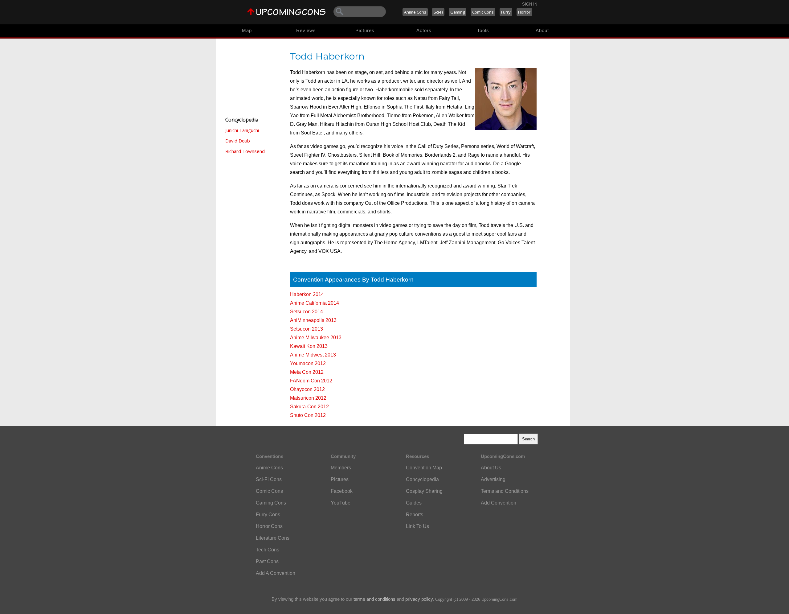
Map (247, 30)
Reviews (306, 30)
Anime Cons (415, 12)
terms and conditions (374, 599)
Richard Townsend (245, 151)
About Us (491, 467)
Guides (414, 502)
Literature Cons (272, 538)
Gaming (457, 12)
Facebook (342, 491)
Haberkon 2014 (307, 294)
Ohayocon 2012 (307, 389)
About (542, 30)
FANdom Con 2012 (311, 380)
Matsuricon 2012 (308, 398)
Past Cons (267, 561)
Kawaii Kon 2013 (309, 346)
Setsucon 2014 (306, 311)
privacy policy (419, 599)
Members (341, 467)
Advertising (493, 479)
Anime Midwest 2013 (313, 354)
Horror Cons (269, 526)
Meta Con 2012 (307, 372)
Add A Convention (275, 573)
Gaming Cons (271, 502)
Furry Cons (268, 514)
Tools (483, 30)
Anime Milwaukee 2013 (315, 337)
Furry (506, 12)
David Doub (237, 141)
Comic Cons (483, 12)
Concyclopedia (422, 479)
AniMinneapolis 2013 (313, 320)
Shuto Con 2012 (308, 415)
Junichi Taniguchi (242, 130)
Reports (414, 514)
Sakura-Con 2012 (309, 406)
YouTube (340, 502)
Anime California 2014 (314, 303)
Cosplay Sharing (424, 491)
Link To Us (417, 526)
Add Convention (498, 502)
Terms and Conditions (505, 491)
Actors (423, 30)
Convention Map (424, 467)
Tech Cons (267, 549)
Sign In (529, 4)
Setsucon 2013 (306, 329)
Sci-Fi (438, 12)
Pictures (364, 30)
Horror (524, 12)
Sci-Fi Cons (269, 479)
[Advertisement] (253, 77)
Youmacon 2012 (308, 363)
